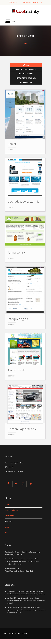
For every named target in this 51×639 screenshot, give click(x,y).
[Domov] (25, 11)
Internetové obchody (26, 78)
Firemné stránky (25, 74)
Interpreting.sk (18, 319)
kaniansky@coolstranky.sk (32, 2)
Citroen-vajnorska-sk (22, 429)
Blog (6, 532)
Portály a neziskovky (26, 69)
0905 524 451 (13, 2)
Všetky (32, 65)
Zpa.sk (12, 144)
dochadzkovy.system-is (23, 202)
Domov (7, 504)
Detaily (11, 150)
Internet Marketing (11, 510)
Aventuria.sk (16, 370)
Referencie (8, 521)
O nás (7, 527)
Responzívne (26, 82)
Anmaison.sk (16, 252)
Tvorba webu (9, 516)
